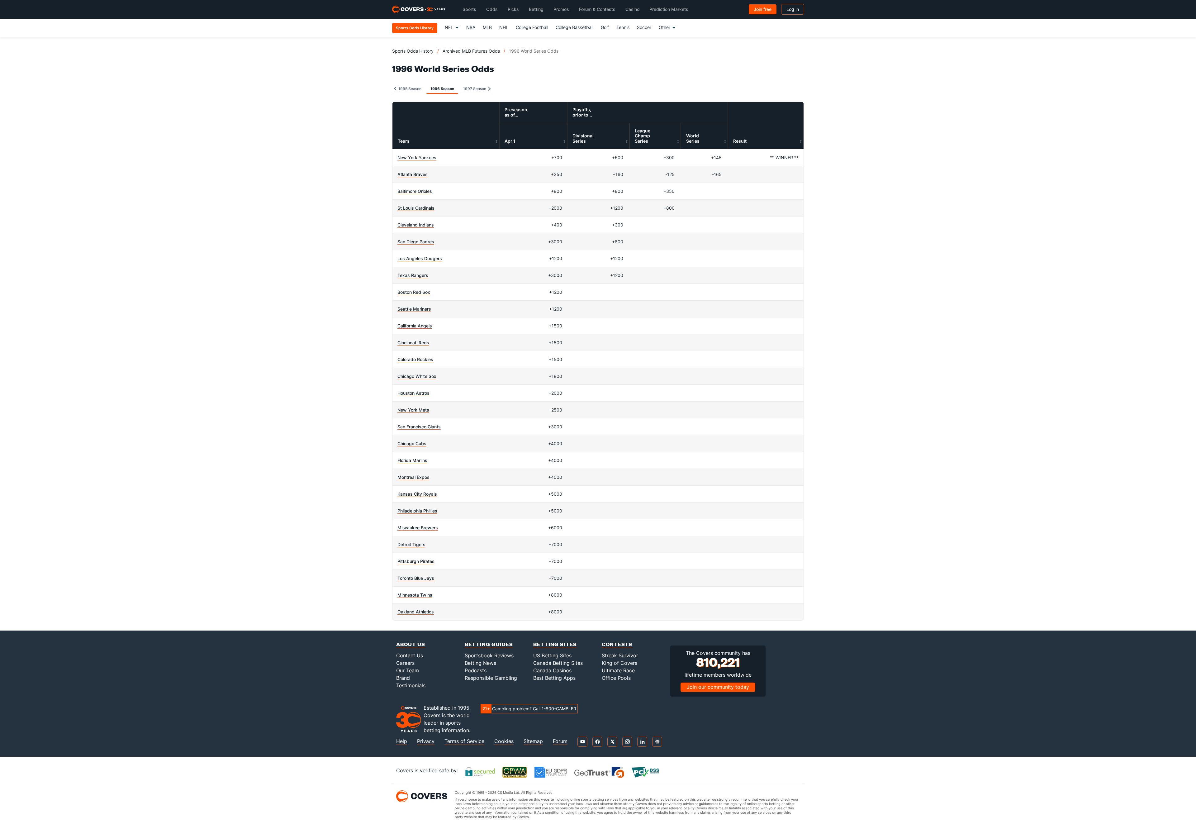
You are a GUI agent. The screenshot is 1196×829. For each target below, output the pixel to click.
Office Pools (616, 678)
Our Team (407, 670)
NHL (503, 27)
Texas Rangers (412, 275)
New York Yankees (416, 157)
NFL (449, 27)
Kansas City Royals (417, 494)
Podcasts (475, 670)
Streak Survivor (620, 655)
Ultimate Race (618, 670)
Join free (762, 9)
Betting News (480, 663)
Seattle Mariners (414, 309)
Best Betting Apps (554, 678)
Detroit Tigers (411, 544)
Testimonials (410, 685)
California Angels (414, 325)
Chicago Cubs (411, 443)
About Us (410, 644)
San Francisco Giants (419, 426)
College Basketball (574, 27)
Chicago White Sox (416, 376)
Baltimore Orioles (414, 191)
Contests (617, 644)
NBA (470, 27)
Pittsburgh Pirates (415, 561)
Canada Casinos (552, 670)
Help (401, 741)
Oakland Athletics (415, 611)
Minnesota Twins (414, 595)
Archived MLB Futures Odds (471, 51)
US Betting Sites (552, 655)
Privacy (425, 741)
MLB (487, 27)
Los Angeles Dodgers (419, 258)
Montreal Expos (413, 477)
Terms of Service (464, 741)
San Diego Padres (415, 241)
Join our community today (718, 687)
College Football (532, 27)
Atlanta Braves (412, 174)
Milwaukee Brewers (417, 527)
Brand (403, 678)
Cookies (504, 741)
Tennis (622, 27)
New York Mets (413, 409)
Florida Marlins (412, 460)
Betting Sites (555, 644)
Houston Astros (413, 393)
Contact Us (409, 655)
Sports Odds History (413, 51)
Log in (792, 9)
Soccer (644, 27)
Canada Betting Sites (558, 663)
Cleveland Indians (415, 224)
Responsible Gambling (491, 678)
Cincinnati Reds (413, 342)
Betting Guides (489, 644)
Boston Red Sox (413, 292)
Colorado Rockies (415, 359)
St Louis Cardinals (415, 208)
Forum (560, 741)
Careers (405, 663)
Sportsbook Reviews (489, 655)
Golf (605, 27)
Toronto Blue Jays (415, 578)
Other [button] (664, 27)
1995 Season (409, 88)
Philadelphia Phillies (417, 510)
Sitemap (533, 741)
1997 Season (475, 88)
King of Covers (619, 663)
